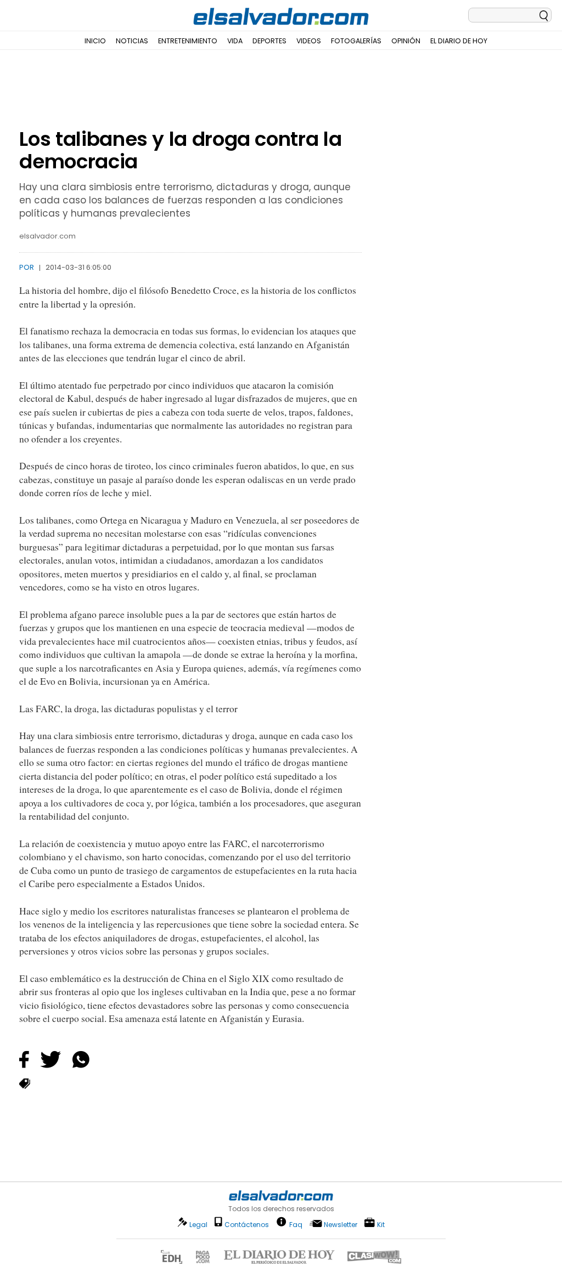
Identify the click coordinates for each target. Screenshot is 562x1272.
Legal (198, 1224)
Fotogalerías (356, 41)
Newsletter (340, 1224)
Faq (295, 1224)
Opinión (405, 41)
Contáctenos (246, 1224)
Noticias (132, 41)
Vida (235, 41)
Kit (381, 1224)
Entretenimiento (187, 41)
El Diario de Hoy (458, 41)
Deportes (269, 41)
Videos (308, 41)
